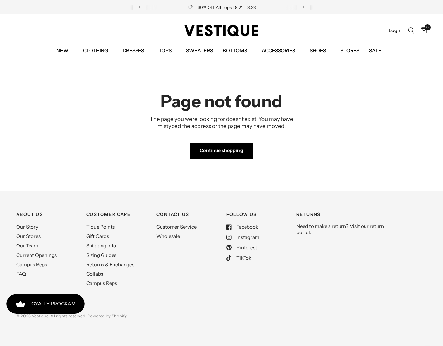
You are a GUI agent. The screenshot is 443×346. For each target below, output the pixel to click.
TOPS (165, 50)
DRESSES (133, 50)
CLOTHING (95, 50)
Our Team (27, 246)
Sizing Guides (101, 255)
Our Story (27, 227)
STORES (350, 50)
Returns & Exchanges (110, 264)
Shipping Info (101, 246)
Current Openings (36, 255)
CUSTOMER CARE (108, 214)
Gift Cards (97, 236)
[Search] (411, 30)
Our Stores (28, 236)
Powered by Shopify (107, 315)
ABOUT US (29, 214)
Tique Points (100, 227)
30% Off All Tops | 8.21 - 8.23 (227, 7)
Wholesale (168, 236)
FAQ (21, 274)
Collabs (94, 274)
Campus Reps (31, 264)
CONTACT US (172, 214)
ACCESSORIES (278, 50)
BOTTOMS (235, 50)
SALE (375, 50)
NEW (62, 50)
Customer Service (176, 227)
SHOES (318, 50)
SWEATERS (199, 50)
